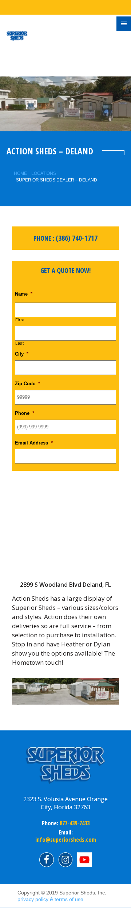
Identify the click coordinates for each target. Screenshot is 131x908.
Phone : (65, 238)
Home (20, 173)
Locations (43, 173)
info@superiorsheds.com (65, 840)
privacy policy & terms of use (50, 899)
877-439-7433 (74, 823)
